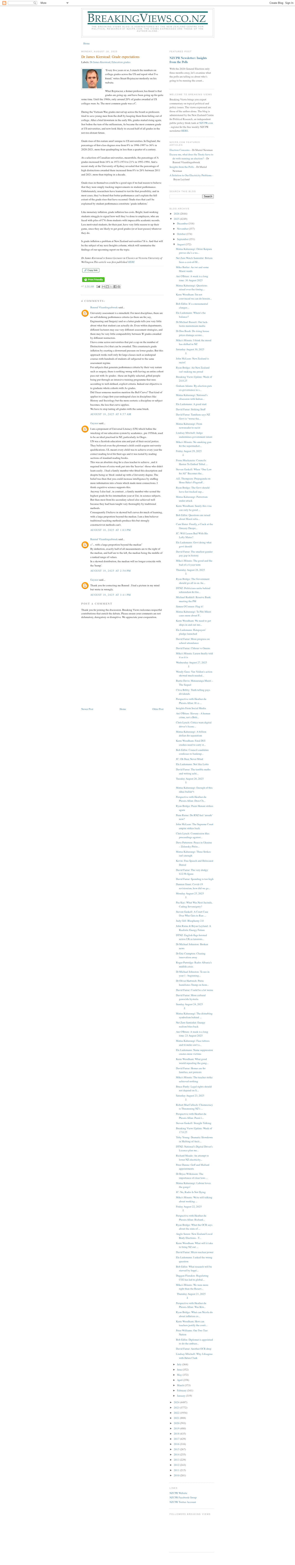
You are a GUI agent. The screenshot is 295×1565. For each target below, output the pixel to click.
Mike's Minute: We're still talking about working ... (194, 1199)
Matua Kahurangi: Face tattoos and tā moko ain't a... (193, 1043)
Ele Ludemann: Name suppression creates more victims (194, 1052)
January (181, 1395)
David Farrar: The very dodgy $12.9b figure (192, 872)
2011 (177, 1470)
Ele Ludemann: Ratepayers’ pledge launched (191, 632)
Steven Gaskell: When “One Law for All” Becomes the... (194, 471)
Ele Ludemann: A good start (191, 404)
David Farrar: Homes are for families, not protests (190, 1070)
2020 (177, 1423)
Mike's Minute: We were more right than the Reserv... (192, 1287)
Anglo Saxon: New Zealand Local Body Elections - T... (194, 1236)
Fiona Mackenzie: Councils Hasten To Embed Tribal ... (192, 462)
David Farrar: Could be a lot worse (194, 990)
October (181, 234)
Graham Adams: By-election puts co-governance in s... (194, 388)
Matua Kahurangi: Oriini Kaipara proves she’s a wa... (194, 251)
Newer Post (87, 709)
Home (86, 43)
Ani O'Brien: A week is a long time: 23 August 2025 (192, 1034)
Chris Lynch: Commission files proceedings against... (192, 835)
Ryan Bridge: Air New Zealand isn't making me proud (193, 369)
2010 (177, 1475)
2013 (177, 1459)
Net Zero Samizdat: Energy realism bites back (190, 1024)
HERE (131, 262)
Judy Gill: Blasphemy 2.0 (190, 921)
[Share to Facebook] (115, 287)
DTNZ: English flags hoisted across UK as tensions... (191, 937)
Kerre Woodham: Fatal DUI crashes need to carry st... (191, 742)
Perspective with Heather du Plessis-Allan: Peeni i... (191, 1116)
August (181, 244)
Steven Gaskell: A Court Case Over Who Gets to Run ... (192, 913)
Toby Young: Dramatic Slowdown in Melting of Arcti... (194, 1139)
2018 (177, 1433)
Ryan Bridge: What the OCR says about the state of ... (194, 1227)
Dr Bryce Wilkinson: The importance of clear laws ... (192, 1176)
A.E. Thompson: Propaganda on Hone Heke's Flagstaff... (193, 480)
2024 (177, 1402)
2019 (177, 1428)
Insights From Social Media (191, 708)
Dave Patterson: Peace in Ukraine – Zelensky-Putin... (194, 844)
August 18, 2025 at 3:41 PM (110, 595)
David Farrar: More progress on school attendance (193, 641)
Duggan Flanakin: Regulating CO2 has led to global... (192, 1277)
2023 (177, 1407)
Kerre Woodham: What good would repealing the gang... (192, 1061)
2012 (177, 1465)
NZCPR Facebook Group (183, 1497)
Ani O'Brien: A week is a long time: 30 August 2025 (192, 278)
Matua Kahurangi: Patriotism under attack (192, 499)
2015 (177, 1449)
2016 (177, 1444)
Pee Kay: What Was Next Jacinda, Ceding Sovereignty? (194, 904)
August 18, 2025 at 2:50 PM (110, 570)
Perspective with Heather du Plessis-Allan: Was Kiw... (191, 1305)
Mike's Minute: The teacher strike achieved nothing (194, 1079)
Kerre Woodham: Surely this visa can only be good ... (194, 508)
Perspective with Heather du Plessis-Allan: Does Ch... (191, 799)
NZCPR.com (206, 123)
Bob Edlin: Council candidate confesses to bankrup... (192, 752)
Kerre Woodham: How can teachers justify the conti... (192, 1323)
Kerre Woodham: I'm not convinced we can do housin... (194, 296)
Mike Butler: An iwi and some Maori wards (192, 269)
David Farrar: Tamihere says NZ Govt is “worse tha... (193, 416)
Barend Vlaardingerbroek (104, 307)
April (180, 1380)
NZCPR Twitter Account (183, 1502)
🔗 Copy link (91, 270)
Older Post (158, 709)
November (183, 228)
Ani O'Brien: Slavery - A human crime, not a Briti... (193, 715)
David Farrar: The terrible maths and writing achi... (193, 771)
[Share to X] (111, 287)
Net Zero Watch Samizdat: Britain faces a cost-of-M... (194, 260)
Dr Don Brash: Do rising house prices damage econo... (192, 333)
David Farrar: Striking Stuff (190, 409)
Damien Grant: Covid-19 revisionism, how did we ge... (193, 886)
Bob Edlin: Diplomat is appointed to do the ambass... (194, 1341)
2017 (177, 1439)
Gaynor (94, 423)
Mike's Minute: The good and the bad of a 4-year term (194, 562)
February (182, 1390)
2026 (177, 213)
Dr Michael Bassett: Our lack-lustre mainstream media (192, 324)
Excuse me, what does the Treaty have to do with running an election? (191, 156)
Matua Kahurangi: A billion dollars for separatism (191, 733)
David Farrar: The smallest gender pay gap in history (194, 553)
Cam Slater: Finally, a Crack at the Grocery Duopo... (194, 526)
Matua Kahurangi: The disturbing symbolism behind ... (194, 1015)
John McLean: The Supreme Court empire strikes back (194, 826)
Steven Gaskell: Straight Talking (193, 1123)
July (179, 1364)
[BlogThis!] (107, 287)
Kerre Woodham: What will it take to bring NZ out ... (194, 1245)
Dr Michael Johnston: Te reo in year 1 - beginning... (193, 973)
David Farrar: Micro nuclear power (194, 1252)
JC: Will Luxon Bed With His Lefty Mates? (192, 535)
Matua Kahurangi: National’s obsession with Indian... (192, 397)
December (182, 223)
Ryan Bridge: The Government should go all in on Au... (193, 581)
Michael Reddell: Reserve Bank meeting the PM (193, 599)
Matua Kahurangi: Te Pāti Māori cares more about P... (193, 613)
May (180, 1375)
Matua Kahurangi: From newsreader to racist (189, 426)
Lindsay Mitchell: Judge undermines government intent (194, 435)
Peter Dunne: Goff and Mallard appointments (192, 1167)
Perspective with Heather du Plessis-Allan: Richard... (191, 1217)
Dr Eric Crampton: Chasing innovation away (190, 955)
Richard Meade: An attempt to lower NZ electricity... (192, 1157)
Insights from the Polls (182, 167)
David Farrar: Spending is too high (195, 879)
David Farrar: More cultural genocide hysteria (191, 997)
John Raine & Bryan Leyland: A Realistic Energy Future (193, 928)
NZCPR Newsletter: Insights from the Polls (188, 60)
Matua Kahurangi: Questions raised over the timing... (191, 287)
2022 (177, 1412)
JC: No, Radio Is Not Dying (191, 1192)
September (183, 239)
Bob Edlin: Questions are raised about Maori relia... (193, 517)
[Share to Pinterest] (119, 287)
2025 (177, 219)
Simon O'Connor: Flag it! (189, 606)
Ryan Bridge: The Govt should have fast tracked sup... (193, 489)
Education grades (121, 62)
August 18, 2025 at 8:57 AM (110, 414)
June (180, 1369)
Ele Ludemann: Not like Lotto (192, 764)
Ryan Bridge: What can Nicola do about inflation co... (194, 1314)
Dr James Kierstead (100, 62)
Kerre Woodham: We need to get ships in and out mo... (193, 622)
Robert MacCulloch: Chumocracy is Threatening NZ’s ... (194, 1107)
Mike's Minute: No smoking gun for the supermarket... (193, 444)
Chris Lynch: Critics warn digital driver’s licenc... (194, 724)
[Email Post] (98, 286)
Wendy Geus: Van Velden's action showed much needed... (194, 673)
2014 (177, 1454)
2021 (177, 1418)
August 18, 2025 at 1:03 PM (110, 530)
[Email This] (104, 287)
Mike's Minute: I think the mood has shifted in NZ (193, 342)
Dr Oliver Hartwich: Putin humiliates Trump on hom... (192, 983)
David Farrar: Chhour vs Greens (193, 648)
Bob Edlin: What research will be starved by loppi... (194, 1268)
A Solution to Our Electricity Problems (191, 175)
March (181, 1385)
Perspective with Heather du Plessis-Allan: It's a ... (191, 701)
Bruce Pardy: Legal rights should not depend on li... (194, 1088)
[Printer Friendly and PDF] (93, 282)
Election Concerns (180, 150)
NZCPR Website (178, 1493)
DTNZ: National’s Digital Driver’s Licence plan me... (194, 1148)
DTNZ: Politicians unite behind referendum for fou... (193, 590)
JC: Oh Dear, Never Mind (189, 759)
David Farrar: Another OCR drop (193, 1348)
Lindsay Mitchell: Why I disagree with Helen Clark (194, 1356)
